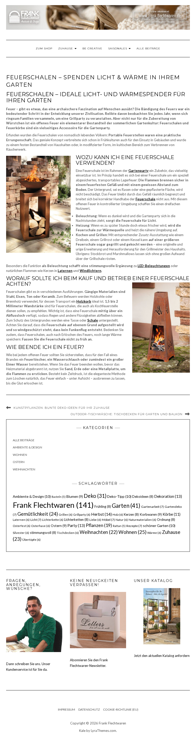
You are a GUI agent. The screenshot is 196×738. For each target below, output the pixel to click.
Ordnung (166, 519)
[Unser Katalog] (162, 616)
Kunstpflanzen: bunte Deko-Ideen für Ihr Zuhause (62, 408)
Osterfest (21, 525)
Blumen (74, 496)
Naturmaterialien (142, 519)
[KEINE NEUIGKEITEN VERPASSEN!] (98, 620)
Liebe (95, 519)
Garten (126, 505)
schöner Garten (159, 525)
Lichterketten (76, 519)
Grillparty (81, 514)
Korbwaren (151, 514)
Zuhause (66, 48)
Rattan (119, 525)
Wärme (154, 532)
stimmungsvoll (43, 533)
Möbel (108, 520)
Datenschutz (89, 709)
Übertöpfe (31, 539)
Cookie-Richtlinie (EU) (120, 709)
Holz (118, 514)
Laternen (21, 519)
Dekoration (168, 496)
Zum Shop (44, 48)
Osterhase (40, 525)
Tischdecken (68, 532)
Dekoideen (142, 496)
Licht (35, 520)
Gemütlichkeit (37, 514)
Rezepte (134, 526)
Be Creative (92, 48)
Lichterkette (52, 519)
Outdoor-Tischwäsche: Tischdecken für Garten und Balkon (126, 414)
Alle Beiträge (148, 48)
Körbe (171, 514)
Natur (122, 519)
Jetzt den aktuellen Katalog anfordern (162, 656)
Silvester (21, 532)
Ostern (18, 462)
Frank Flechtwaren (53, 504)
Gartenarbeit (152, 507)
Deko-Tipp (119, 496)
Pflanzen (99, 525)
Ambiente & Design (27, 447)
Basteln (59, 496)
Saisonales (118, 48)
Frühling (102, 506)
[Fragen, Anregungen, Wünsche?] (34, 624)
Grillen (65, 514)
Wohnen (20, 455)
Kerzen (131, 514)
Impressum (66, 709)
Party (76, 525)
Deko (95, 496)
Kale (82, 731)
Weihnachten (24, 469)
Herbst (101, 514)
